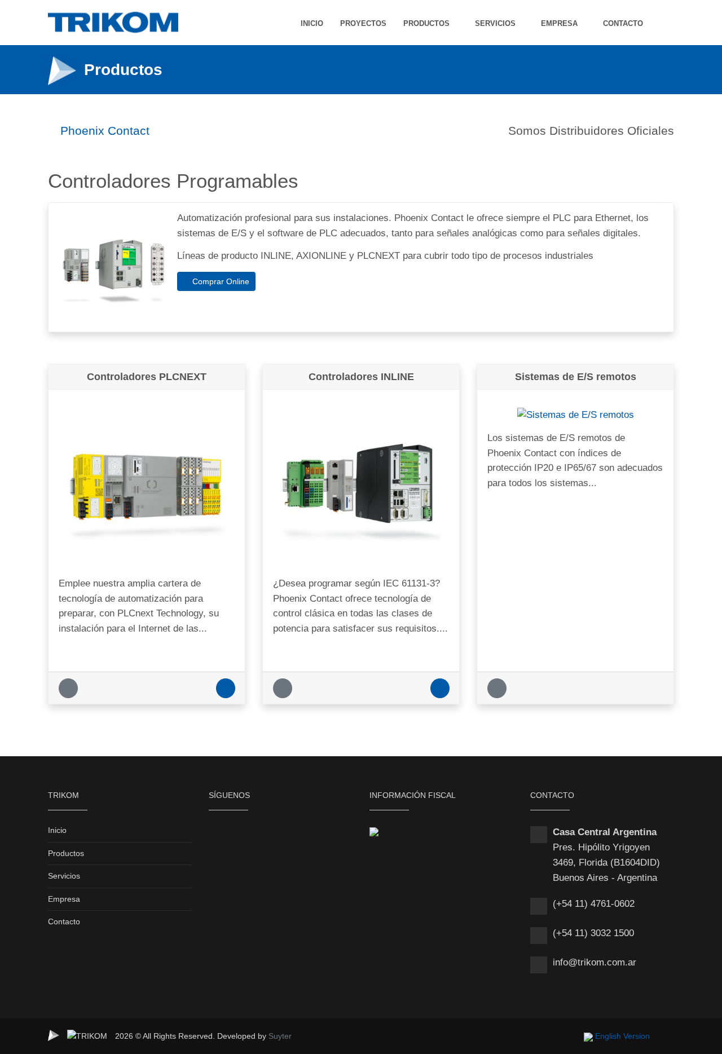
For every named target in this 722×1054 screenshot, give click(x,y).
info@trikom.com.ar (594, 962)
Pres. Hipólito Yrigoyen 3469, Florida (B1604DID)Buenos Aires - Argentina (606, 862)
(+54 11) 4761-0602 (594, 903)
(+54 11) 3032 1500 (593, 933)
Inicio (57, 830)
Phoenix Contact (103, 130)
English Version (622, 1035)
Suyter (280, 1035)
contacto (623, 23)
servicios (495, 23)
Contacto (64, 921)
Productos (66, 853)
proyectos (363, 23)
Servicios (64, 875)
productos (426, 23)
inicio (312, 23)
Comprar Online (219, 281)
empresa (559, 23)
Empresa (64, 898)
